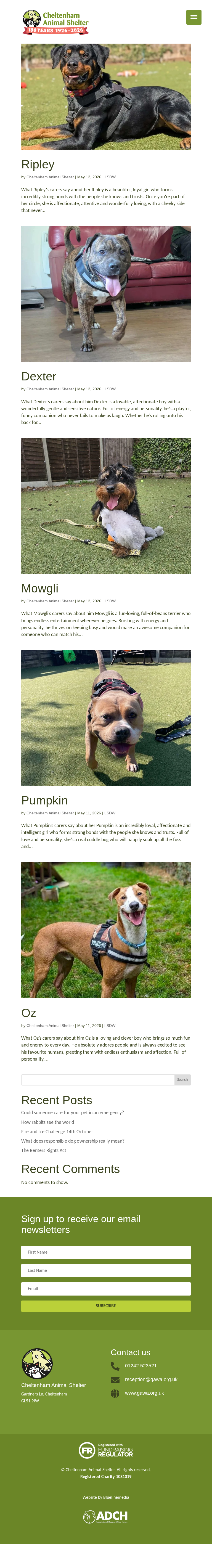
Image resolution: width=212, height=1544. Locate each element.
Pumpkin (44, 800)
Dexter (38, 376)
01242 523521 (141, 1365)
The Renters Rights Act (43, 1150)
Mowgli (40, 588)
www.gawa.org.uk (144, 1393)
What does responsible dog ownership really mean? (72, 1141)
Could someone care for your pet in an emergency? (72, 1113)
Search (182, 1080)
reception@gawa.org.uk (151, 1379)
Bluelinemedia (116, 1497)
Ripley (38, 164)
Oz (28, 1012)
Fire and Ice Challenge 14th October (57, 1132)
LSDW (110, 177)
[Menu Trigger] (194, 17)
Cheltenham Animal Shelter (50, 177)
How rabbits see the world (47, 1122)
